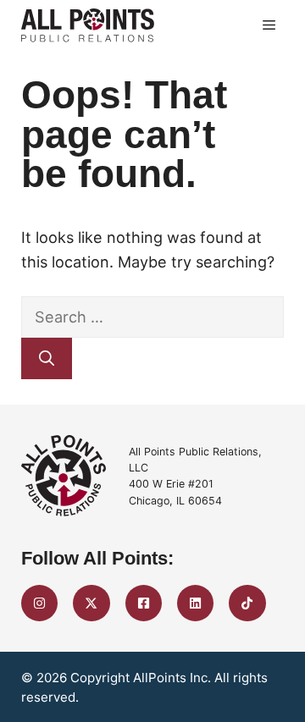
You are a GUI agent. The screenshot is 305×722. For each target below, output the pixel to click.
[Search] (46, 358)
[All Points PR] (87, 25)
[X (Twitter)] (91, 603)
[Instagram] (39, 603)
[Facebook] (143, 603)
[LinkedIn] (195, 603)
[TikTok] (247, 603)
